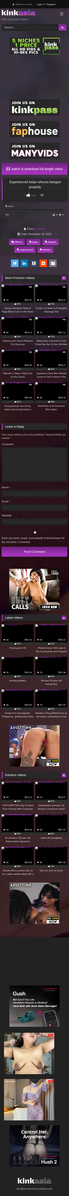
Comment (7, 444)
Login (39, 4)
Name (6, 487)
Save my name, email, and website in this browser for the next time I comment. (33, 540)
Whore (18, 241)
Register (51, 4)
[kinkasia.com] (28, 13)
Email (6, 501)
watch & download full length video (37, 169)
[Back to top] (58, 1186)
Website (6, 515)
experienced (26, 249)
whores (47, 249)
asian (35, 241)
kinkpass (39, 228)
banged (52, 241)
